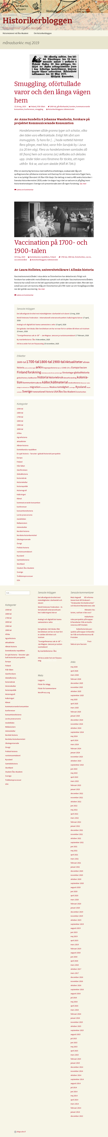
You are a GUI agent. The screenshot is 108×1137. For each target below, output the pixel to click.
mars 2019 (75, 944)
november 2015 (77, 1022)
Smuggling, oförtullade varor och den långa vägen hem (52, 92)
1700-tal (64, 257)
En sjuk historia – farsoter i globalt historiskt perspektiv (39, 453)
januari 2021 (75, 867)
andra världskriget (29, 368)
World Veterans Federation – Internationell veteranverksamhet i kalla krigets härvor (50, 317)
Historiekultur (22, 482)
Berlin (59, 368)
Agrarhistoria (22, 437)
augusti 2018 (75, 952)
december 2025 (77, 683)
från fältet (41, 106)
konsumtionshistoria (25, 511)
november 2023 (77, 756)
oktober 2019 (76, 920)
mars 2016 (75, 1010)
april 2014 (74, 1100)
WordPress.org (44, 692)
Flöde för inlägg (44, 684)
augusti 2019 (75, 928)
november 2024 (77, 724)
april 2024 (74, 740)
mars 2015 (75, 1055)
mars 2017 (75, 973)
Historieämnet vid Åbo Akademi (15, 33)
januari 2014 (75, 1112)
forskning (34, 372)
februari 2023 (76, 785)
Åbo (60, 391)
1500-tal (20, 409)
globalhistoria (81, 372)
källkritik (38, 383)
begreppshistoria (50, 368)
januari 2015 (75, 1063)
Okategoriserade (24, 539)
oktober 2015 (76, 1026)
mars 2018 (75, 965)
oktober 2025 (76, 691)
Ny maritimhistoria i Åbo (26, 339)
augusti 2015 (75, 1034)
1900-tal (71, 257)
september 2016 (77, 989)
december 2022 (77, 793)
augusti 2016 (75, 993)
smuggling (39, 109)
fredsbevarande (46, 373)
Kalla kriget (21, 494)
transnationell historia (42, 391)
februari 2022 (76, 822)
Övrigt (19, 543)
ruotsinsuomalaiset (24, 551)
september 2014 (77, 1079)
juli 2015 (74, 1038)
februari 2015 (76, 1059)
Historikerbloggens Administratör (61, 109)
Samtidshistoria (23, 560)
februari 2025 (76, 712)
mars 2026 (75, 675)
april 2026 (74, 671)
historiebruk (55, 377)
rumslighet (63, 387)
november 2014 (77, 1071)
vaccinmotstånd (20, 259)
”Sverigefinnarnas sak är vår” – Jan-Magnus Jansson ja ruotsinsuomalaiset (46, 335)
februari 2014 (76, 1108)
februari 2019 (76, 948)
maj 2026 (74, 667)
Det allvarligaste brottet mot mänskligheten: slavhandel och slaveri (43, 313)
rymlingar (72, 387)
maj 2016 (74, 1002)
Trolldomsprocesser (25, 576)
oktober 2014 (76, 1075)
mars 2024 (75, 744)
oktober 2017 (76, 969)
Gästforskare (22, 470)
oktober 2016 (76, 985)
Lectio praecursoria (24, 515)
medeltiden (21, 519)
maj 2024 (74, 736)
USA (56, 391)
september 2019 (77, 924)
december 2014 (77, 1067)
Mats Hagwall (76, 597)
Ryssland (80, 387)
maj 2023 (74, 773)
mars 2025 (75, 707)
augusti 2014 (75, 1083)
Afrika (19, 433)
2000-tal (20, 429)
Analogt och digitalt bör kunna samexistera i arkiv (36, 324)
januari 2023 (75, 789)
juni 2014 (74, 1091)
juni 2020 (74, 891)
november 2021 (77, 834)
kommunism (29, 382)
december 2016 (77, 977)
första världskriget (56, 373)
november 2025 (77, 687)
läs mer (83, 183)
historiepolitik (22, 486)
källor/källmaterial (55, 382)
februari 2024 (76, 748)
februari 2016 (76, 1014)
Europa (75, 367)
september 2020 (77, 883)
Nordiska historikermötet (27, 535)
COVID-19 (65, 368)
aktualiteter (21, 441)
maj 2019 (74, 936)
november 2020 (77, 875)
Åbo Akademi (69, 391)
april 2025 (74, 703)
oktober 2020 (76, 879)
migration (35, 387)
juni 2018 (74, 957)
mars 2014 (75, 1104)
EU (70, 368)
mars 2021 (75, 859)
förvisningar (68, 372)
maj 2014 (74, 1095)
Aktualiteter (74, 362)
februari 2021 (76, 863)
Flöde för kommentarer (47, 688)
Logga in (41, 680)
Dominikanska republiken (39, 257)
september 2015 (77, 1030)
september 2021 (77, 842)
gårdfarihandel (62, 106)
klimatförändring (70, 378)
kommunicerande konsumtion (28, 502)
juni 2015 (74, 1042)
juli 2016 (74, 997)
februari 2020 (76, 903)
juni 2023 (74, 769)
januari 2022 (75, 826)
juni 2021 (74, 846)
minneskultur (45, 387)
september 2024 (77, 732)
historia (42, 377)
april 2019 (74, 940)
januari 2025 (75, 716)
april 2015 (74, 1051)
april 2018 (74, 961)
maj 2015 (74, 1046)
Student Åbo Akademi (25, 568)
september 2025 (77, 695)
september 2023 (77, 765)
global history (22, 378)
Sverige (27, 391)
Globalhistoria (22, 474)
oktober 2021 (76, 838)
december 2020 (77, 871)
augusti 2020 (75, 887)
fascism (83, 367)
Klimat (19, 498)
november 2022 (77, 797)
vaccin (88, 257)
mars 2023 (75, 781)
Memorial (83, 383)
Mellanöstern (22, 523)
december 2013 (77, 1116)
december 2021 (77, 830)
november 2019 (77, 916)
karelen (72, 106)
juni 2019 (74, 932)
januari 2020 (75, 908)
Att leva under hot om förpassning (30, 343)
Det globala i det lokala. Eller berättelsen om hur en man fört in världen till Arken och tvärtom (53, 328)
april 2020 (74, 895)
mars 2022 (75, 818)
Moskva (53, 387)
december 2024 (77, 720)
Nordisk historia (23, 531)
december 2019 (77, 912)
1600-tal (21, 362)
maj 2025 (74, 699)
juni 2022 (74, 805)
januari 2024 (75, 752)
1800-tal (53, 106)
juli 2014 (74, 1087)
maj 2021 (74, 850)
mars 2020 (75, 899)
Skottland (20, 564)
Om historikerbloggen (43, 33)
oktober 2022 (76, 801)
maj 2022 (74, 810)
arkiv (39, 367)
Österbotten (80, 257)
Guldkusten (32, 378)
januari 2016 (75, 1018)
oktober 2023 (76, 761)
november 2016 (77, 981)
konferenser (29, 109)
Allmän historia (22, 445)
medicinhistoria (74, 383)
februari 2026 (76, 679)
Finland (33, 106)
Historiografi (22, 490)
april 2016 (74, 1006)
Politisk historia (23, 547)
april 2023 (74, 777)
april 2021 (74, 854)
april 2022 (74, 814)
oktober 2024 (76, 728)
